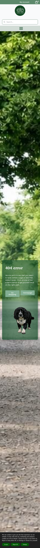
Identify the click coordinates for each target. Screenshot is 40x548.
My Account (24, 2)
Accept (6, 544)
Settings (25, 544)
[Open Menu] (21, 28)
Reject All (15, 544)
